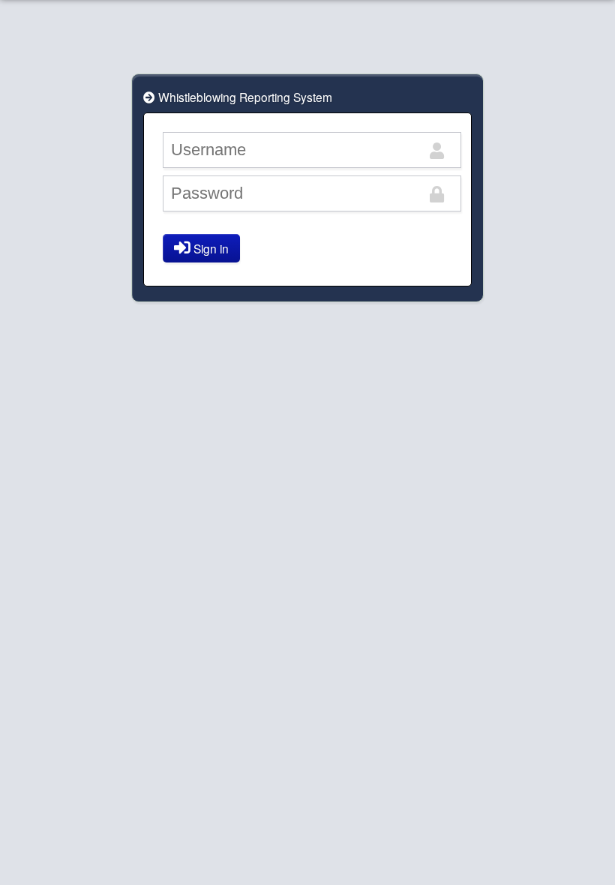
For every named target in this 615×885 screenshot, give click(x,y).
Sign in (209, 248)
